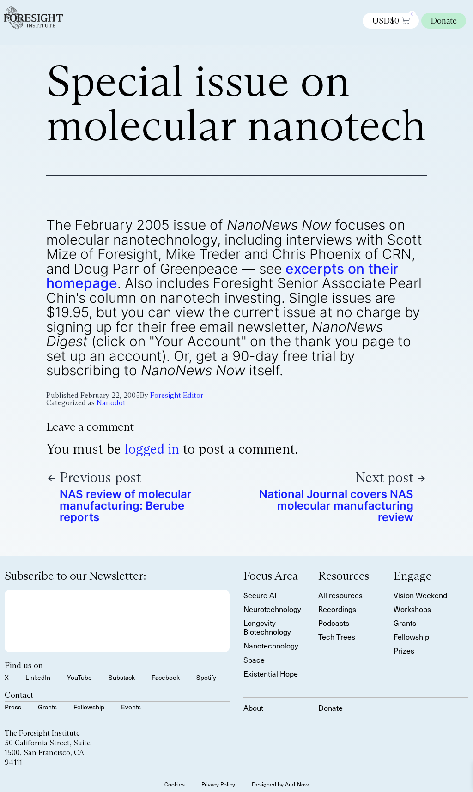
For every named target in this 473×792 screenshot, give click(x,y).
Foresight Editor (176, 395)
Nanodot (111, 402)
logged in (152, 448)
